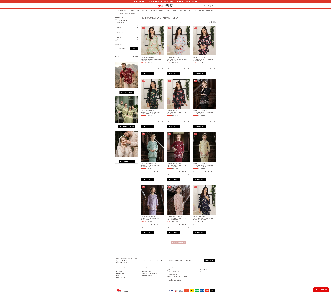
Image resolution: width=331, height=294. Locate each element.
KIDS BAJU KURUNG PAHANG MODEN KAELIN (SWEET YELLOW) (203, 166)
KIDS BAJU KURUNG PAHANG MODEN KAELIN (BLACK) (203, 113)
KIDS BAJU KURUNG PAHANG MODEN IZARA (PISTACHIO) (151, 60)
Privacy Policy (145, 269)
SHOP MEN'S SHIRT (126, 92)
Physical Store (120, 273)
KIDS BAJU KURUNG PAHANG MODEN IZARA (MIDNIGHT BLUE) (203, 219)
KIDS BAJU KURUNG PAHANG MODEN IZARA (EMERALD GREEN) (151, 113)
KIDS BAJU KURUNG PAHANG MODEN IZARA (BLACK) (203, 60)
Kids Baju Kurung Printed (147, 57)
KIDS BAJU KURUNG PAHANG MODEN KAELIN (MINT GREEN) (151, 166)
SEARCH (134, 48)
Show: (202, 22)
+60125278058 (177, 279)
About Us (118, 269)
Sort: (142, 22)
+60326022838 (177, 280)
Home (116, 13)
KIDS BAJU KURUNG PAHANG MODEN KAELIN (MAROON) (177, 166)
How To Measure (120, 277)
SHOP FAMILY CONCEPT (127, 126)
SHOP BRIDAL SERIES (126, 161)
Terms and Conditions (147, 275)
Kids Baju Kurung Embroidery (200, 110)
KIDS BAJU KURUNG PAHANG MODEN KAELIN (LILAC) (151, 219)
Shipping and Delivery (147, 271)
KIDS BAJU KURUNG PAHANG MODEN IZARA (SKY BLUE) (177, 60)
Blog (117, 275)
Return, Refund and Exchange (149, 273)
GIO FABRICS (165, 6)
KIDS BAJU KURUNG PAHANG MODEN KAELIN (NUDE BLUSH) (177, 219)
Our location (119, 271)
